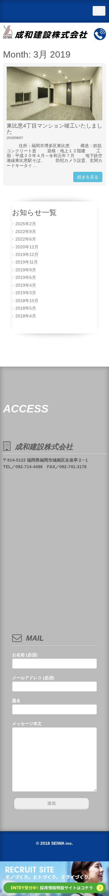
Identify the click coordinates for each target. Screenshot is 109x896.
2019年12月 (26, 254)
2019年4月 (25, 285)
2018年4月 (25, 316)
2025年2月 (25, 224)
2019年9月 (25, 270)
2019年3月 (25, 293)
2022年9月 (25, 231)
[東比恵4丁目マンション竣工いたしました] (54, 93)
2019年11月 (26, 262)
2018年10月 (26, 300)
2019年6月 (25, 277)
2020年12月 (26, 247)
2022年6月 (25, 239)
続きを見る (87, 177)
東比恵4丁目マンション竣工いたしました (54, 128)
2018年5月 (25, 308)
